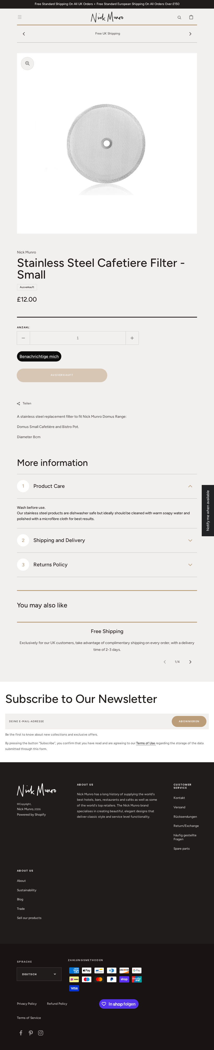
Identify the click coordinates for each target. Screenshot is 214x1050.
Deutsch (29, 974)
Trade (21, 909)
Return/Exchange (186, 826)
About (21, 881)
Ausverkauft (62, 375)
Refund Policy (57, 1004)
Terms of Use (146, 743)
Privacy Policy (27, 1004)
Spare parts (182, 848)
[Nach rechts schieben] (190, 34)
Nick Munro (25, 809)
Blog (20, 899)
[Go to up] (207, 1043)
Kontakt (179, 798)
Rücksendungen (185, 816)
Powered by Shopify (31, 814)
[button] (19, 17)
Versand (179, 807)
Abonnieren (189, 721)
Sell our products (29, 918)
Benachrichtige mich (39, 356)
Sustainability (26, 890)
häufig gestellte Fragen (185, 837)
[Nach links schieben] (24, 34)
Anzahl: (23, 327)
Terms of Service (29, 1018)
